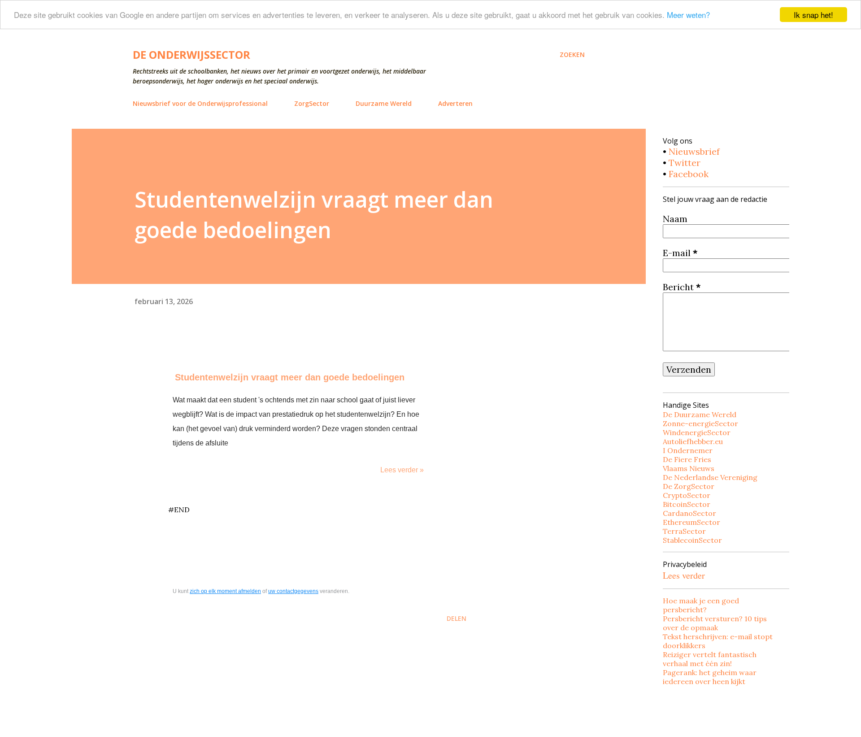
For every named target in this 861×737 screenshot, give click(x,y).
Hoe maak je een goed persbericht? (701, 605)
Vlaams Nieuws (688, 468)
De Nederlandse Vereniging (710, 477)
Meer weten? (688, 15)
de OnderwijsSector (191, 54)
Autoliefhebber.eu (693, 441)
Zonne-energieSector (700, 423)
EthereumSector (691, 522)
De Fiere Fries (687, 459)
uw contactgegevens (293, 591)
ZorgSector (311, 103)
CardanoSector (689, 513)
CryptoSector (686, 495)
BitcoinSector (686, 504)
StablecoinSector (692, 540)
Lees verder (684, 575)
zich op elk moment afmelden (225, 591)
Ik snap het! (813, 14)
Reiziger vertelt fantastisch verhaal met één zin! (710, 659)
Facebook (689, 173)
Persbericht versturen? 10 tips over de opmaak (715, 623)
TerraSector (684, 531)
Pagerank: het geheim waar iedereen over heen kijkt (710, 677)
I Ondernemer (688, 450)
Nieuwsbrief (694, 151)
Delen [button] (456, 618)
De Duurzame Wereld (699, 414)
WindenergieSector (697, 432)
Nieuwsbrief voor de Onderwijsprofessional (200, 103)
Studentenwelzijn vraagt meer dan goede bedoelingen (289, 377)
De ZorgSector (688, 486)
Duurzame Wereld (384, 103)
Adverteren (455, 103)
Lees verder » (402, 470)
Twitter (684, 162)
